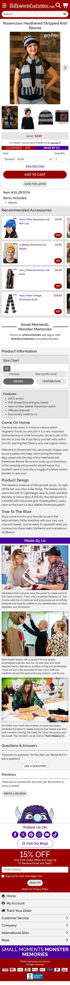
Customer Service (15, 918)
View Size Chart (35, 166)
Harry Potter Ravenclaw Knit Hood (34, 272)
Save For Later (35, 184)
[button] (66, 5)
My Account (15, 903)
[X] (23, 834)
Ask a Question (35, 766)
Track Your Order (19, 911)
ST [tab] (6, 368)
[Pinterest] (31, 834)
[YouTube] (47, 834)
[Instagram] (39, 834)
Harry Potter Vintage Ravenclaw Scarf (30, 297)
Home (11, 896)
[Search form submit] (65, 14)
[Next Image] (65, 68)
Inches (18, 381)
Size (5, 153)
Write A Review (15, 793)
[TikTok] (55, 834)
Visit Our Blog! (36, 843)
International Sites (15, 933)
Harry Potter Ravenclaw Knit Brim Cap (34, 221)
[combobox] (32, 14)
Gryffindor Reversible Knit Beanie (32, 247)
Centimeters (51, 381)
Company (9, 925)
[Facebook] (15, 834)
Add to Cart (35, 175)
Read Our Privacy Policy (35, 889)
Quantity (60, 153)
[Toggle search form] (58, 5)
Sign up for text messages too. (24, 876)
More (5, 940)
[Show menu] (4, 5)
